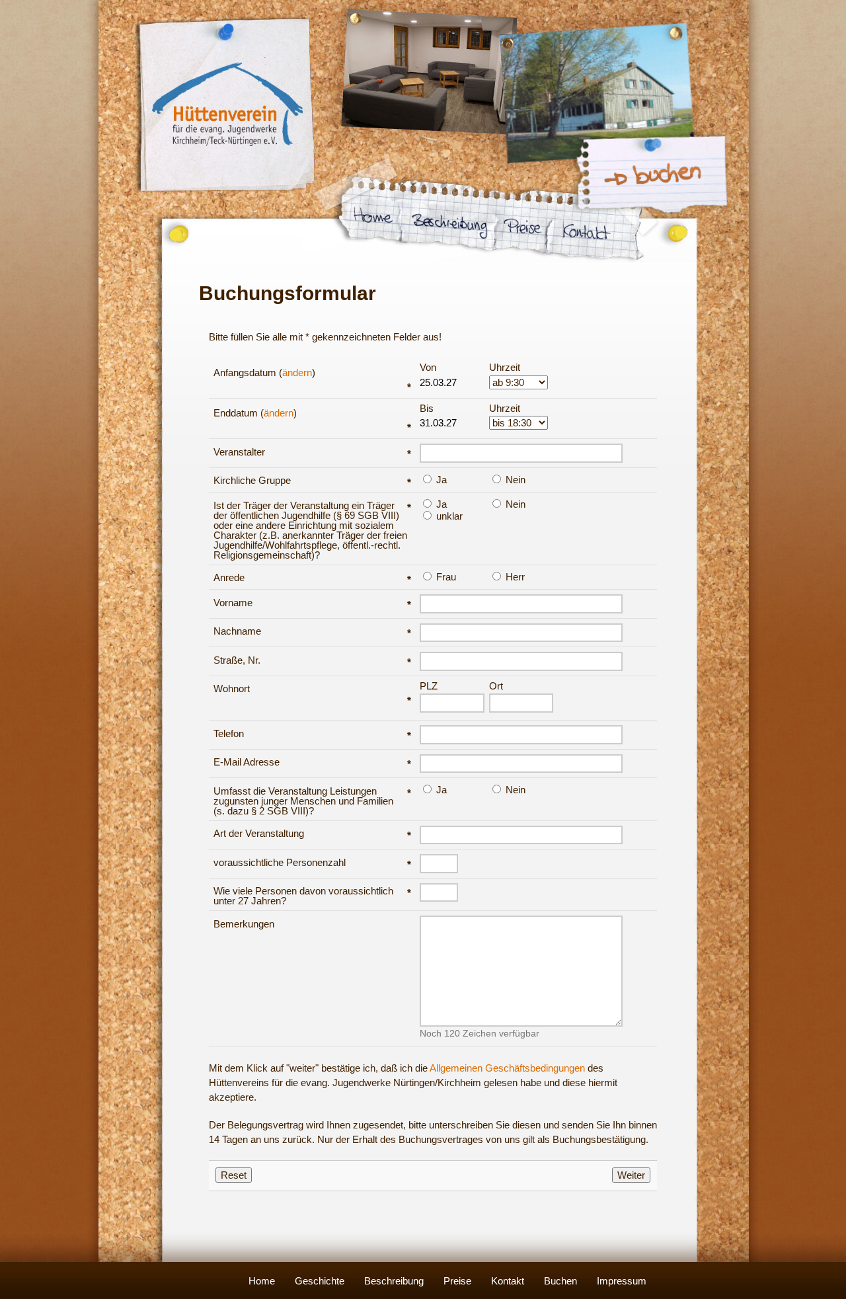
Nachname (312, 631)
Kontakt (507, 1280)
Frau (445, 576)
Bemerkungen (243, 924)
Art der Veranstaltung (312, 833)
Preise (457, 1280)
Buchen (560, 1280)
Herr (514, 576)
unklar (448, 515)
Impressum (621, 1280)
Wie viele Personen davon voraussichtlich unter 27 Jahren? (312, 896)
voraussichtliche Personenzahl (312, 862)
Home (262, 1280)
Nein (514, 479)
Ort (496, 686)
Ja (440, 479)
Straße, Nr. (312, 660)
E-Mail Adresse (312, 762)
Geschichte (319, 1280)
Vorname (312, 603)
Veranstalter (312, 452)
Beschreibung (394, 1280)
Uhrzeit (504, 367)
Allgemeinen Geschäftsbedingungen (507, 1068)
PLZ (429, 686)
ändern (297, 372)
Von (428, 367)
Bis (427, 408)
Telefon (312, 733)
